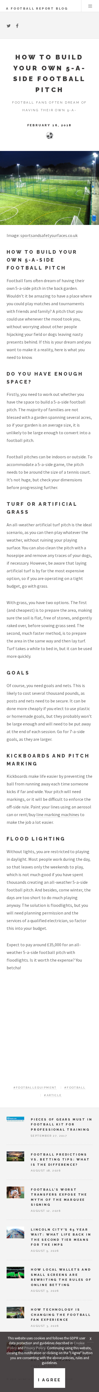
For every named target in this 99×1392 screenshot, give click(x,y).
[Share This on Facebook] (17, 25)
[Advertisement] (49, 1031)
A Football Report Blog (37, 8)
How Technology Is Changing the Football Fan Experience (61, 1315)
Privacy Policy (34, 1348)
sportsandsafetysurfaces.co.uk (49, 235)
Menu (90, 6)
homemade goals (28, 716)
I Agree (49, 1379)
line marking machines (57, 814)
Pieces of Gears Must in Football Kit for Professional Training (61, 1124)
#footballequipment (35, 1087)
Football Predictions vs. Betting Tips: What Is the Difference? (60, 1160)
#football (75, 1087)
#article (53, 1095)
